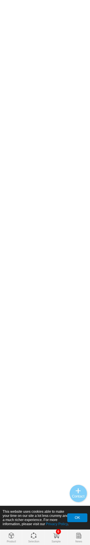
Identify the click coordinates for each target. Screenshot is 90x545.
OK (77, 517)
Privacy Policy (57, 524)
